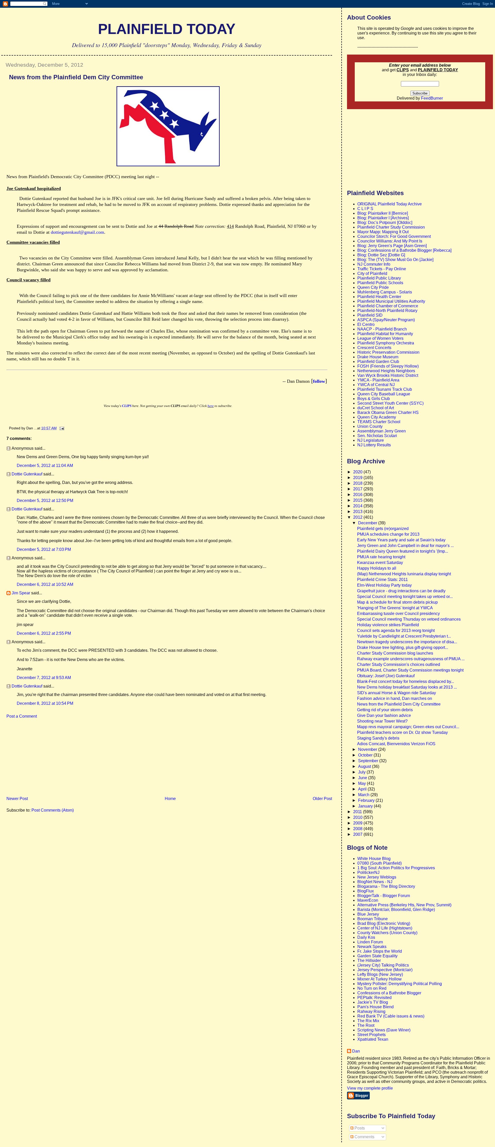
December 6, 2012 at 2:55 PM (44, 633)
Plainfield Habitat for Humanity (385, 334)
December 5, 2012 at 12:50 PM (45, 500)
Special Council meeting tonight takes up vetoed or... (405, 596)
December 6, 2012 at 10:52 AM (45, 584)
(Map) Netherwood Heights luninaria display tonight (404, 574)
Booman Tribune (372, 919)
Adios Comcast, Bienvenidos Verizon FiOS (396, 744)
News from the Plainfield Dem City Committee (76, 77)
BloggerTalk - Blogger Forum (383, 895)
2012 (358, 517)
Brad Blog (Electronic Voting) (383, 923)
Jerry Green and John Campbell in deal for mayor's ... (405, 545)
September (368, 761)
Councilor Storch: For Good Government (394, 236)
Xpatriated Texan (372, 1039)
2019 (358, 477)
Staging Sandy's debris (378, 738)
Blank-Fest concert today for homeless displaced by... (405, 681)
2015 (358, 500)
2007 (358, 834)
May (362, 783)
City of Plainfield (372, 273)
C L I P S (365, 208)
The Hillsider (369, 960)
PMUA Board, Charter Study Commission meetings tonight (410, 670)
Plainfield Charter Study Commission (391, 227)
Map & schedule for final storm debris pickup (397, 602)
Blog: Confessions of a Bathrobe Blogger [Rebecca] (404, 250)
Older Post (322, 798)
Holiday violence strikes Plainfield (388, 625)
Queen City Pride (373, 287)
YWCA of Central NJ (376, 385)
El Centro (366, 324)
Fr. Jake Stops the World (379, 951)
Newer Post (17, 798)
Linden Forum (370, 942)
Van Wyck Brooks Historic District (387, 375)
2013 (358, 511)
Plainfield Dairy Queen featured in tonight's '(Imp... (402, 551)
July (362, 772)
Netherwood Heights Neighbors (386, 371)
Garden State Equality (377, 956)
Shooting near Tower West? (382, 721)
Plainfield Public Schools (380, 283)
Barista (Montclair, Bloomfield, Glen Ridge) (396, 909)
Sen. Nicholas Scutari (377, 435)
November (368, 749)
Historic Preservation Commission (388, 352)
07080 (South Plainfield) (379, 863)
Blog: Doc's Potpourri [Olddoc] (384, 222)
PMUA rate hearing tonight (381, 557)
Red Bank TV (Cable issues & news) (390, 1016)
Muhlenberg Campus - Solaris (384, 292)
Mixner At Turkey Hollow (379, 979)
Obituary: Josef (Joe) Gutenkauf (386, 676)
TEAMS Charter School (378, 422)
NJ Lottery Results (374, 445)
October (366, 755)
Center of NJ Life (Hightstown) (384, 928)
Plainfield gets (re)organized (383, 528)
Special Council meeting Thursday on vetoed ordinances (409, 619)
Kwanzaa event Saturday (380, 562)
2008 (358, 829)
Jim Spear (21, 593)
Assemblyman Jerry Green (381, 431)
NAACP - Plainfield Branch (382, 329)
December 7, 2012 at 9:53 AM (44, 677)
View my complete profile (370, 1088)
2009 (358, 823)
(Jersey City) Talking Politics (383, 965)
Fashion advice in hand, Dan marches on (394, 698)
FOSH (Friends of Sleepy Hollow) (388, 366)
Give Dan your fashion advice (384, 715)
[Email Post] (61, 428)
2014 (358, 506)
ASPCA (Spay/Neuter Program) (386, 320)
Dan (356, 1051)
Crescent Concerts (374, 347)
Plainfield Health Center (379, 296)
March (364, 795)
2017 (358, 489)
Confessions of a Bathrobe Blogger (389, 993)
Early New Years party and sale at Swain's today (401, 540)
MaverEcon (367, 900)
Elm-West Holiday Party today (384, 585)
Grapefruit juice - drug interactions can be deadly (401, 591)
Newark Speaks (371, 946)
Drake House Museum (377, 357)
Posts (359, 1128)
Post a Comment (21, 716)
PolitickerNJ (368, 872)
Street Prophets (371, 1034)
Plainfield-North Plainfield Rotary (387, 310)
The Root (365, 1025)
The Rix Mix (368, 1021)
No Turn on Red (371, 988)
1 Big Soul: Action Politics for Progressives (396, 868)
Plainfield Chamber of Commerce (387, 306)
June (363, 778)
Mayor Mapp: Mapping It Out (383, 232)
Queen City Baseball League (383, 394)
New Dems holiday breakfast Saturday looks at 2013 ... (407, 687)
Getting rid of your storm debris (385, 710)
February (367, 800)
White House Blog (374, 858)
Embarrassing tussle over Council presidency (398, 613)
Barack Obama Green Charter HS (388, 412)
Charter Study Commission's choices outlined (398, 664)
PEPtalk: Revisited (374, 997)
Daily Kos (366, 937)
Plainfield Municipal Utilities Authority (391, 301)
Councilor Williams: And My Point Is (389, 241)
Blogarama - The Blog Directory (386, 886)
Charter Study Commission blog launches (395, 653)
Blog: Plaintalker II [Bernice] (382, 213)
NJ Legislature (370, 440)
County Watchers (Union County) (387, 933)
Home (170, 798)
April (363, 789)
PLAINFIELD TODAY (166, 29)
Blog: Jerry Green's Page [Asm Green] (392, 246)
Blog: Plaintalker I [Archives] (383, 218)
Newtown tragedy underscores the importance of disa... (407, 642)
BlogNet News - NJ (374, 882)
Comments (363, 1137)
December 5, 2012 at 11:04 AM (45, 465)
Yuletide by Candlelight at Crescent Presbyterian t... (404, 636)
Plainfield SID (370, 315)
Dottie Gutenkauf (27, 474)
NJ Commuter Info (373, 264)
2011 (358, 812)
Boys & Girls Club (373, 398)
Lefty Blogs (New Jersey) (380, 974)
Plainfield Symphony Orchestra (385, 343)
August (365, 766)
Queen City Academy (376, 417)
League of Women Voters (380, 338)
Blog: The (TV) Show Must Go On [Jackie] (395, 259)
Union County (370, 426)
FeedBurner (432, 98)
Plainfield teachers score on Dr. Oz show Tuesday (402, 732)
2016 (358, 494)
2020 (358, 472)
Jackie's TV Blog (372, 1002)
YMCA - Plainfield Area (378, 380)
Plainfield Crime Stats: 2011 (382, 579)
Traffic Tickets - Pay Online (381, 269)
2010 (358, 817)
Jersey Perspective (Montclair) (384, 970)
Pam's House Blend (375, 1007)
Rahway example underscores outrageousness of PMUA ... (411, 659)
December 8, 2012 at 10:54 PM (45, 703)
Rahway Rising (371, 1011)
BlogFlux (365, 891)
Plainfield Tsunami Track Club (384, 389)
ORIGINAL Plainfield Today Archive (389, 204)
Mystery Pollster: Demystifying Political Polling (399, 983)
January (366, 806)
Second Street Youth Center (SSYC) (390, 403)
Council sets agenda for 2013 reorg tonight (396, 630)
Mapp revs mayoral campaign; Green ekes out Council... (408, 727)
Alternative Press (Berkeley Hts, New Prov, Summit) (404, 905)
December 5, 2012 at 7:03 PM (44, 549)
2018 (358, 483)
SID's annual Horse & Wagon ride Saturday (396, 693)
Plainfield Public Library (379, 278)
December (368, 523)
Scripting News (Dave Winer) (383, 1030)
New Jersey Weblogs (376, 877)
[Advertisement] (40, 759)
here (211, 406)
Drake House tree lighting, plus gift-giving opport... (402, 647)
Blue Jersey (368, 914)
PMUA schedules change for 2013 (388, 534)
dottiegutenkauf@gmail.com (77, 232)
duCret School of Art (375, 408)
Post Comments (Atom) (52, 810)
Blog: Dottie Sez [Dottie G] (381, 255)
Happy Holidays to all (376, 568)
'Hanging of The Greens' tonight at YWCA (395, 608)
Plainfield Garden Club (378, 361)
